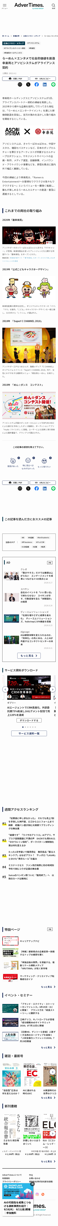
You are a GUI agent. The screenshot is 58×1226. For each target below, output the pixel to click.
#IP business (27, 542)
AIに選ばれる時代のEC (29, 1092)
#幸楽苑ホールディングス (13, 53)
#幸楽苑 (32, 48)
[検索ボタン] (53, 6)
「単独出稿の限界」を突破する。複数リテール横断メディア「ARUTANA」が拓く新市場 (37, 965)
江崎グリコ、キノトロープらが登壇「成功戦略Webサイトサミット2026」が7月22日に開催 (37, 1022)
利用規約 (6, 1178)
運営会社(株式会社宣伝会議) (41, 1181)
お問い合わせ (34, 1178)
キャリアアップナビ (29, 941)
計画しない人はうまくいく (31, 1142)
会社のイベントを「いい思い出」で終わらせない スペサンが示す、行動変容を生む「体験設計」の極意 (37, 597)
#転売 (43, 547)
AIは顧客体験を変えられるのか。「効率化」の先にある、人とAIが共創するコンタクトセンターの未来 (37, 639)
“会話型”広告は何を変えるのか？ (11, 1092)
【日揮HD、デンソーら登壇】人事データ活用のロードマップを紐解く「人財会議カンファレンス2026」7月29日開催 (38, 1036)
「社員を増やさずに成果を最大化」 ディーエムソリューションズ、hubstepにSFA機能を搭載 (36, 618)
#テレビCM (40, 542)
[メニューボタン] (4, 6)
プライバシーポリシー (11, 1181)
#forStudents (43, 537)
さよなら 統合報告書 (11, 1142)
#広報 (35, 547)
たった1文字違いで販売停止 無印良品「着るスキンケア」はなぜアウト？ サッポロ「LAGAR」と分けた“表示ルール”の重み (32, 855)
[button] (20, 84)
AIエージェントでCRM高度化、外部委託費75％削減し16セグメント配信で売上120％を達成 (28, 711)
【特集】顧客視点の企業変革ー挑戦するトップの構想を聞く (37, 953)
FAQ (31, 1174)
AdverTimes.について (12, 1174)
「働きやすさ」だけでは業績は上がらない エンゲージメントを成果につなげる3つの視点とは (37, 575)
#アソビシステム (33, 43)
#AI (23, 537)
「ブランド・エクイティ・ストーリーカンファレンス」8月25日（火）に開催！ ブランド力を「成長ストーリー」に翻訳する (37, 1008)
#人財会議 (25, 547)
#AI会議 (31, 537)
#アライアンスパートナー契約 (14, 48)
